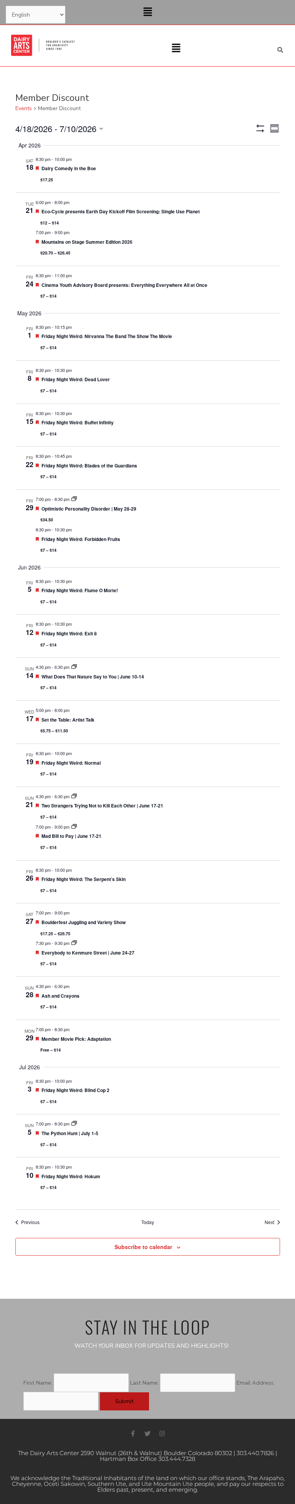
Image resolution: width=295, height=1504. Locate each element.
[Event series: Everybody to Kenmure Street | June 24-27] (74, 943)
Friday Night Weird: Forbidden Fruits (80, 539)
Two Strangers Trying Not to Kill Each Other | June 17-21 (102, 805)
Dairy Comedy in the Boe (68, 168)
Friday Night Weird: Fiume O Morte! (79, 590)
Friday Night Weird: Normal (71, 762)
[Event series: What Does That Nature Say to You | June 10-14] (74, 667)
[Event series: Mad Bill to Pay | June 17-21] (74, 827)
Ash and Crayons (60, 995)
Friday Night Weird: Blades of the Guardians (89, 465)
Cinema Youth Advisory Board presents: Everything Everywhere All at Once (124, 284)
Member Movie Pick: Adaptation (76, 1038)
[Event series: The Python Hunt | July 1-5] (74, 1123)
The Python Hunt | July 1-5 (69, 1133)
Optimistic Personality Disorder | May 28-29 (88, 508)
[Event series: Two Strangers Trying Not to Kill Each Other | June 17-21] (74, 796)
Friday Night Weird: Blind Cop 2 (75, 1090)
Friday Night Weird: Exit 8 (69, 633)
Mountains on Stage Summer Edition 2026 (87, 241)
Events (23, 108)
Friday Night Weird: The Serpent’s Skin (83, 879)
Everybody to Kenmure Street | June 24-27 (87, 952)
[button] (147, 12)
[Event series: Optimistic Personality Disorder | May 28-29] (74, 499)
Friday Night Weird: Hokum (70, 1176)
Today (147, 1222)
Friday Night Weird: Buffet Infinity (77, 422)
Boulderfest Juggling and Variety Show (83, 922)
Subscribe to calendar (143, 1247)
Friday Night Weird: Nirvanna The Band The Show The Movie (106, 336)
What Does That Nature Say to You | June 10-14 (92, 676)
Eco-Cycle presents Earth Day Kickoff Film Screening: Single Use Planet (120, 211)
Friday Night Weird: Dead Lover (75, 379)
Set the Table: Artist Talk (67, 719)
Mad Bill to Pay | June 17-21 (71, 835)
